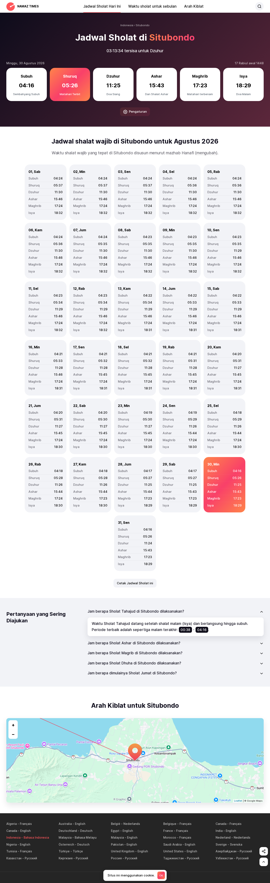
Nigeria (11, 844)
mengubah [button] (206, 153)
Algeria (11, 824)
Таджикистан (173, 858)
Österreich (66, 844)
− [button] (13, 734)
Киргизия (66, 858)
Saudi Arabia (172, 844)
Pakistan (117, 844)
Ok (161, 875)
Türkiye (64, 851)
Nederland (223, 837)
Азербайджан (226, 851)
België (115, 824)
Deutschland (68, 830)
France (168, 830)
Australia (65, 824)
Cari (259, 6)
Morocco (169, 837)
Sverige (221, 844)
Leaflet (238, 800)
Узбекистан (224, 858)
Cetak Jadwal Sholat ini (135, 583)
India (219, 830)
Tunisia (11, 851)
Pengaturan (138, 112)
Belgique (169, 824)
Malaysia (65, 837)
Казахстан (14, 858)
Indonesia (13, 837)
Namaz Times (28, 6)
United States (173, 851)
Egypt (115, 830)
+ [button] (13, 725)
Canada (221, 824)
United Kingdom (122, 851)
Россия (116, 858)
